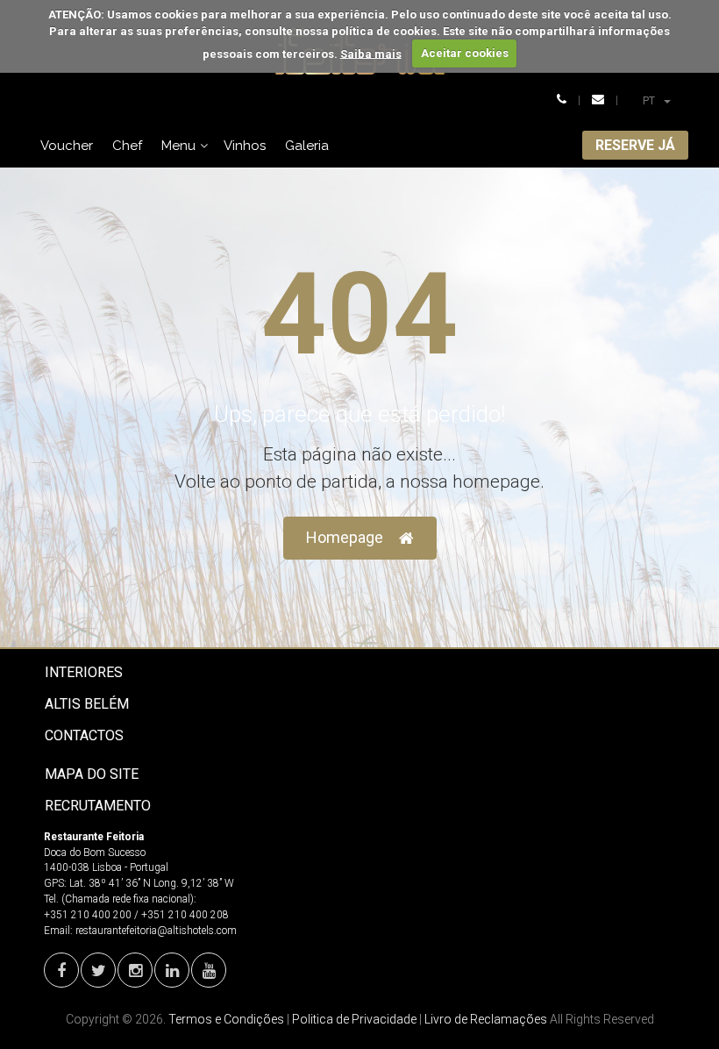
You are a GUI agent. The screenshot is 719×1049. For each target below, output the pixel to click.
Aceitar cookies (465, 53)
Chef (127, 145)
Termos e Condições (226, 1019)
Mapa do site (92, 774)
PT (663, 100)
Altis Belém (87, 704)
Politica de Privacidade (354, 1019)
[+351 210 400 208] (561, 100)
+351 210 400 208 (185, 915)
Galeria (307, 145)
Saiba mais (371, 53)
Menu (178, 145)
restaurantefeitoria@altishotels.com (156, 930)
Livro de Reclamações (485, 1019)
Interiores (84, 672)
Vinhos (245, 145)
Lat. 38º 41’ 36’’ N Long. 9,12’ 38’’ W (151, 883)
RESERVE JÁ (635, 145)
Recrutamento (98, 805)
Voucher (66, 145)
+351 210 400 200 (88, 915)
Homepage (344, 537)
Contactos (84, 735)
